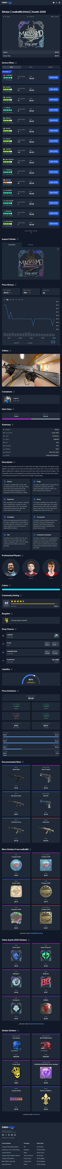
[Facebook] (9, 1135)
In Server (31, 16)
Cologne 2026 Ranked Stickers (10, 1147)
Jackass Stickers (6, 1152)
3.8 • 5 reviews (7, 133)
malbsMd (56, 439)
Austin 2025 (55, 433)
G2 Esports (55, 436)
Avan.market (9, 201)
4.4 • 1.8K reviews (8, 205)
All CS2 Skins (40, 1147)
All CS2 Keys (40, 1155)
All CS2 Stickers (41, 1149)
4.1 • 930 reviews (7, 226)
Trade (50, 67)
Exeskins (8, 87)
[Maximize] (58, 249)
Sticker (57, 429)
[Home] (7, 2)
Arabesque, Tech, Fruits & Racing (11, 1149)
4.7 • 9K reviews (7, 80)
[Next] (58, 370)
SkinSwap (8, 211)
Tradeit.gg (8, 170)
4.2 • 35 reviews (7, 91)
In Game (7, 16)
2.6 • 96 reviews (7, 184)
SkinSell (7, 128)
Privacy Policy (27, 1158)
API (24, 1147)
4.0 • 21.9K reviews (8, 122)
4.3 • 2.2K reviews (8, 215)
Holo (57, 442)
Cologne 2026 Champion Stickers (11, 1155)
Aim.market (9, 221)
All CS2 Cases (40, 1152)
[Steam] (15, 1135)
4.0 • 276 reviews (8, 102)
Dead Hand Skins (6, 1164)
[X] (6, 1135)
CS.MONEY (9, 75)
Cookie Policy (27, 1161)
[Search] (56, 2)
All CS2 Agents (41, 1158)
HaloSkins (8, 97)
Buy (11, 67)
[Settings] (54, 2)
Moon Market (9, 159)
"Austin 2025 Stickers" (52, 455)
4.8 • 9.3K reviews (8, 112)
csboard (7, 139)
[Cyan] (31, 589)
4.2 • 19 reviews (7, 143)
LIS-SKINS (8, 190)
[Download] (4, 384)
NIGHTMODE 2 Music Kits (8, 1161)
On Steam (56, 16)
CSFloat (7, 108)
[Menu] (59, 2)
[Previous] (4, 370)
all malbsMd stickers (36, 933)
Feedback (26, 1149)
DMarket (8, 118)
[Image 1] (30, 385)
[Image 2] (32, 385)
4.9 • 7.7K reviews (8, 195)
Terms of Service (28, 1155)
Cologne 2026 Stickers (8, 1158)
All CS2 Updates (41, 1164)
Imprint (25, 1164)
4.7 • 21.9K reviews (8, 174)
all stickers (36, 1114)
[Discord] (3, 1135)
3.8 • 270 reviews (8, 164)
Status (25, 1152)
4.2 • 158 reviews (7, 153)
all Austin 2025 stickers (36, 1024)
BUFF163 (8, 180)
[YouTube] (12, 1135)
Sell (31, 67)
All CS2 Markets (41, 1161)
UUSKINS (8, 149)
